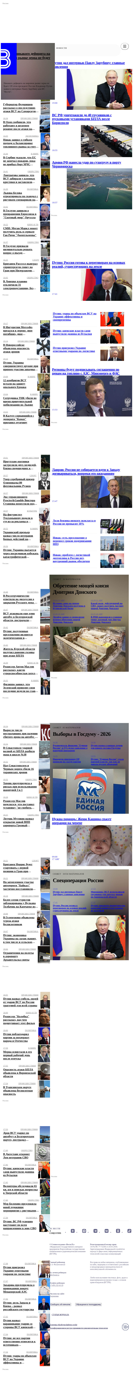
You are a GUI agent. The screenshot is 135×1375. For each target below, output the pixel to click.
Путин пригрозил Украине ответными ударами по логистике (74, 349)
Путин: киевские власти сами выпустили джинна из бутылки (72, 332)
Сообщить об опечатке (60, 1304)
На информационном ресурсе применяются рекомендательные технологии (78, 1328)
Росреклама (53, 1296)
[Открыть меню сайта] (125, 46)
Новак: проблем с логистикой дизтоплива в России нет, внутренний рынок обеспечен (71, 558)
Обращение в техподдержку (88, 1304)
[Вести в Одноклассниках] (118, 1230)
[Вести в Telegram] (95, 1230)
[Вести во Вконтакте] (106, 1230)
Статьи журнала (60, 1315)
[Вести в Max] (84, 1230)
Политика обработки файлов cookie (63, 1325)
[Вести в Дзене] (72, 1230)
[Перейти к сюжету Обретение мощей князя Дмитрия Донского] (89, 649)
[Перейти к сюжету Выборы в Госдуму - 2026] (89, 791)
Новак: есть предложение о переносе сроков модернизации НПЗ (72, 540)
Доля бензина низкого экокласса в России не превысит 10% (74, 522)
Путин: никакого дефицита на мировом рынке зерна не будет (27, 56)
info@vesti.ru (54, 1275)
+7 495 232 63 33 (56, 1285)
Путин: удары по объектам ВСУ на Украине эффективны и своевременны (74, 316)
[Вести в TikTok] (129, 1230)
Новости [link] (61, 48)
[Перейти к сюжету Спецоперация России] (89, 937)
